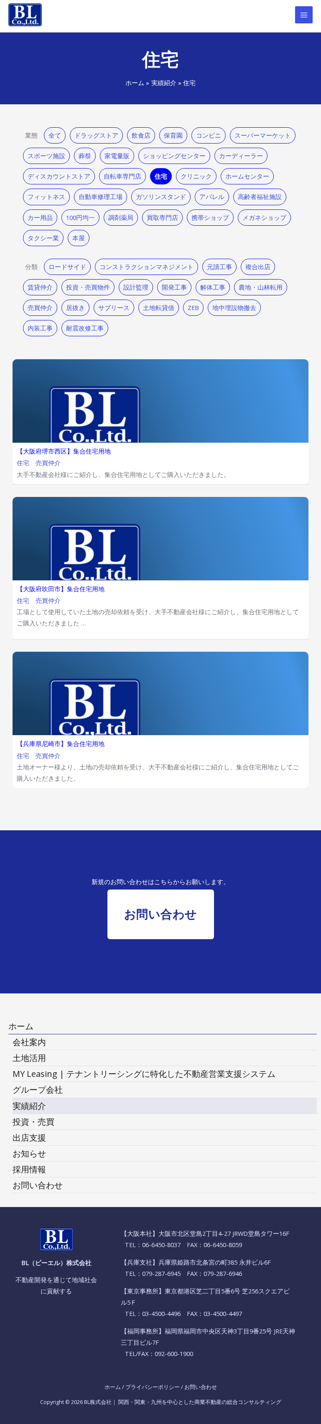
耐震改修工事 (85, 328)
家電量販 (117, 155)
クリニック (196, 176)
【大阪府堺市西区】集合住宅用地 (64, 451)
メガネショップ (264, 217)
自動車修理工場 (100, 196)
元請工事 (219, 266)
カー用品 (40, 217)
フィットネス (46, 196)
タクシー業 (43, 238)
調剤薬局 (120, 217)
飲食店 (141, 135)
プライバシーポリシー (152, 1387)
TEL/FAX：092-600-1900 (159, 1353)
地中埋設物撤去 (234, 307)
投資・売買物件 (88, 287)
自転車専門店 (122, 176)
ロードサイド (67, 266)
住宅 (161, 176)
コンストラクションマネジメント (146, 266)
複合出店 (257, 266)
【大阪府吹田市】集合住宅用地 (60, 589)
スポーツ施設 (46, 155)
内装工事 (40, 328)
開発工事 (174, 287)
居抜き (75, 307)
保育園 (173, 135)
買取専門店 (162, 217)
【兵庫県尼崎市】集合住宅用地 (60, 744)
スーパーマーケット (262, 135)
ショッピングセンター (174, 155)
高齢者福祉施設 (260, 196)
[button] (160, 914)
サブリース (114, 307)
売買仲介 (40, 307)
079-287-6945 (161, 1273)
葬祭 (85, 155)
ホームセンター (247, 176)
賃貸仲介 (40, 287)
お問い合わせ (200, 1387)
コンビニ (208, 135)
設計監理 (135, 287)
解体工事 (212, 287)
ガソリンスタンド (161, 196)
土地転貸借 (158, 307)
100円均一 (80, 217)
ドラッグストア (96, 135)
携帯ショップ (210, 217)
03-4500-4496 (161, 1313)
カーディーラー (241, 155)
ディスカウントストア (59, 176)
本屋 (78, 238)
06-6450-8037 (161, 1244)
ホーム (112, 1387)
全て (54, 135)
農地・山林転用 (261, 287)
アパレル (211, 196)
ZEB (193, 307)
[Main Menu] (304, 15)
